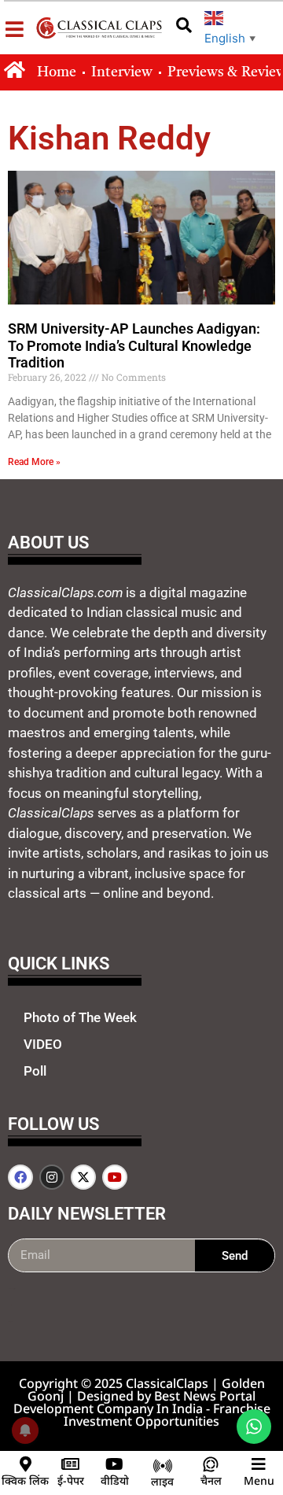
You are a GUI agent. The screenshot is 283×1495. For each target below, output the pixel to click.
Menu (259, 1480)
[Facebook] (20, 1177)
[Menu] (258, 1464)
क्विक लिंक (25, 1480)
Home (56, 72)
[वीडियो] (115, 1464)
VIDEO (43, 1044)
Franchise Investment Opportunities (167, 1415)
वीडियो (115, 1480)
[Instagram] (51, 1177)
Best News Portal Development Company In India (134, 1402)
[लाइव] (162, 1465)
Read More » (34, 461)
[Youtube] (114, 1177)
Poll (35, 1071)
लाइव (162, 1481)
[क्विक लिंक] (25, 1464)
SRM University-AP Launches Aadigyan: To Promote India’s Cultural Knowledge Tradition (134, 345)
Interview (122, 72)
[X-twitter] (83, 1177)
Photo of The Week (80, 1017)
